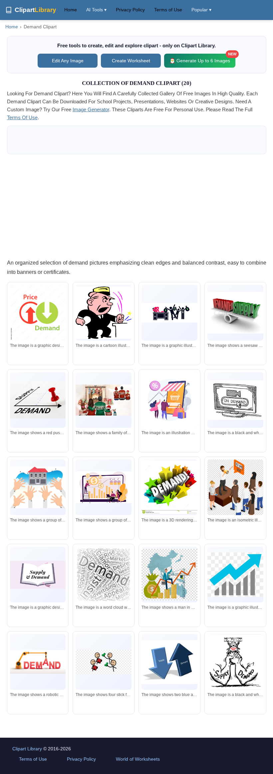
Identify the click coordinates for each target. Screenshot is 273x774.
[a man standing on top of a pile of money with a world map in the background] (169, 574)
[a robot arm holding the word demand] (38, 661)
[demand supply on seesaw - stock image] (235, 313)
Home (70, 9)
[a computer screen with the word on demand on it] (235, 400)
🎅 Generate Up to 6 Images (202, 58)
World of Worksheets (138, 759)
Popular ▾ (201, 9)
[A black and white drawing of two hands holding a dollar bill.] (235, 662)
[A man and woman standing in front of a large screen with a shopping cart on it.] (169, 400)
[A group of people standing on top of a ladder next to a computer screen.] (104, 487)
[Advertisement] (136, 206)
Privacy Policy (130, 9)
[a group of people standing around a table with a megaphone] (235, 492)
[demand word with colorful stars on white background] (169, 487)
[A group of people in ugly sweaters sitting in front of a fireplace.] (104, 400)
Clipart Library (27, 748)
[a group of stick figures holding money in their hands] (104, 662)
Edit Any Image (68, 60)
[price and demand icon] (38, 313)
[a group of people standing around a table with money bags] (169, 313)
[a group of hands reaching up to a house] (38, 487)
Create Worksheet (131, 60)
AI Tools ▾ (96, 9)
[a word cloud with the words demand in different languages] (104, 575)
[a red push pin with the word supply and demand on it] (38, 400)
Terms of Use (168, 9)
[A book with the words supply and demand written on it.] (38, 575)
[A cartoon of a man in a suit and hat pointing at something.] (104, 313)
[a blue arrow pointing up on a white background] (235, 574)
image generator (91, 109)
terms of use (22, 117)
